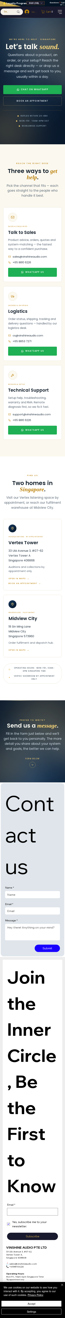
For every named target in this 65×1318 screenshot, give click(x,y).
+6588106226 (15, 1266)
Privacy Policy (35, 1295)
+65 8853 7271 (22, 341)
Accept (31, 1303)
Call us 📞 (62, 4)
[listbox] (36, 3)
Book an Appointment (32, 100)
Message (11, 920)
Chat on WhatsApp (34, 89)
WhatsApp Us (34, 272)
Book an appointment (24, 583)
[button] (36, 3)
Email (9, 904)
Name (9, 887)
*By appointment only (15, 1279)
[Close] (60, 1287)
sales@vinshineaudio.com (30, 256)
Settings (31, 1311)
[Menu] (60, 12)
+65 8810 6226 (22, 262)
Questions (54, 3)
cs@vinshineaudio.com (28, 335)
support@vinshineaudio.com (32, 414)
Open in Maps (18, 578)
